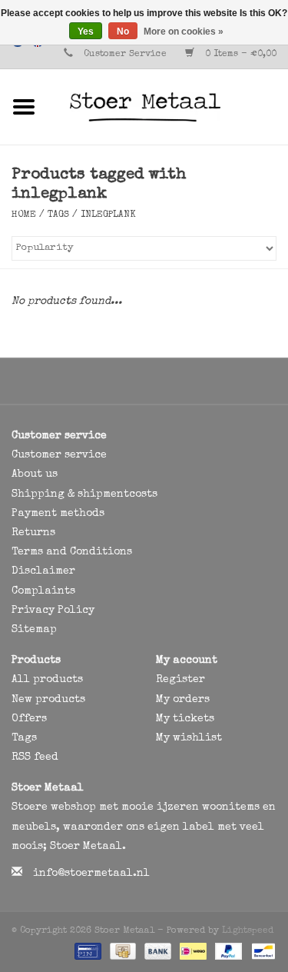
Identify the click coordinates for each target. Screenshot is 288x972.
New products (48, 699)
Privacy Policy (53, 610)
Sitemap (34, 629)
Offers (29, 719)
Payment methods (58, 513)
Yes (86, 31)
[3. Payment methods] (86, 950)
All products (47, 679)
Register (180, 679)
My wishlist (189, 738)
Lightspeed (247, 931)
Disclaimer (43, 571)
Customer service (59, 455)
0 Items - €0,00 (239, 54)
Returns (33, 533)
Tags (58, 215)
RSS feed (35, 757)
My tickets (185, 719)
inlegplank (108, 215)
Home (24, 215)
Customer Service (125, 54)
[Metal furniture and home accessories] (168, 106)
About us (35, 474)
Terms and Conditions (72, 552)
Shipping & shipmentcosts (84, 494)
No (123, 31)
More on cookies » (183, 31)
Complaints (43, 591)
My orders (183, 699)
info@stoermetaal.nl (91, 873)
